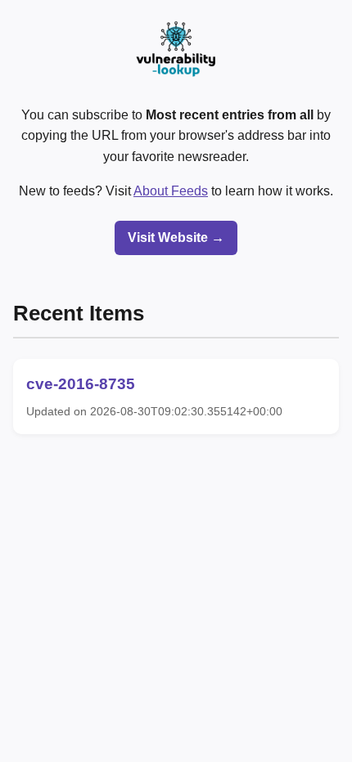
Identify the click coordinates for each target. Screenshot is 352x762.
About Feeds (170, 191)
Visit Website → (176, 237)
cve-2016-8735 (80, 383)
